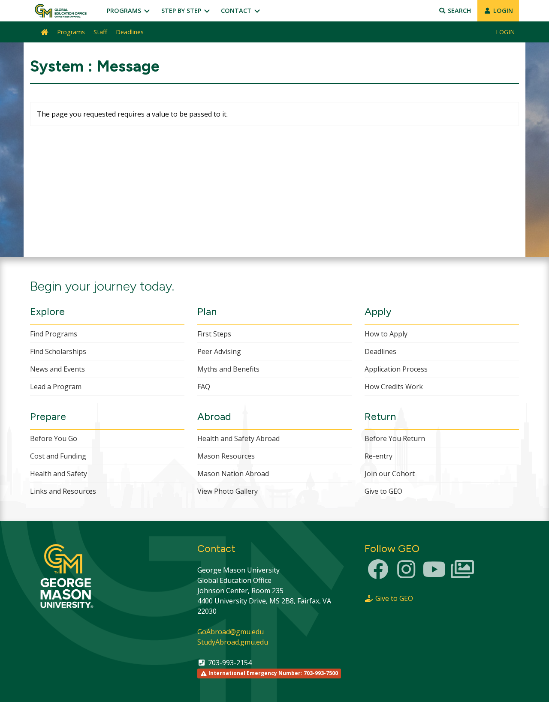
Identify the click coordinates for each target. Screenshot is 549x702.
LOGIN (502, 10)
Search (458, 10)
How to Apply (386, 334)
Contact (237, 10)
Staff (100, 32)
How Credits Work (394, 386)
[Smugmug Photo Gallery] (462, 574)
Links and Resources (63, 491)
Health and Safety (58, 473)
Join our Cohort (390, 473)
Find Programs (53, 334)
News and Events (57, 369)
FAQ (203, 386)
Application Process (396, 369)
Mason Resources (226, 456)
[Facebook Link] (378, 574)
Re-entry (378, 456)
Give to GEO (383, 491)
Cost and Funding (58, 456)
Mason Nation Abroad (233, 473)
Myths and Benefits (228, 369)
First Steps (214, 334)
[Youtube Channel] (434, 574)
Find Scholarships (58, 351)
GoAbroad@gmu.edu (230, 631)
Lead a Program (55, 386)
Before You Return (395, 438)
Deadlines (130, 32)
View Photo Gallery (227, 491)
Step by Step (182, 10)
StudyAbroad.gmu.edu (232, 642)
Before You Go (53, 438)
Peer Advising (219, 351)
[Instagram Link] (406, 574)
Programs (125, 10)
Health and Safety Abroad (238, 438)
